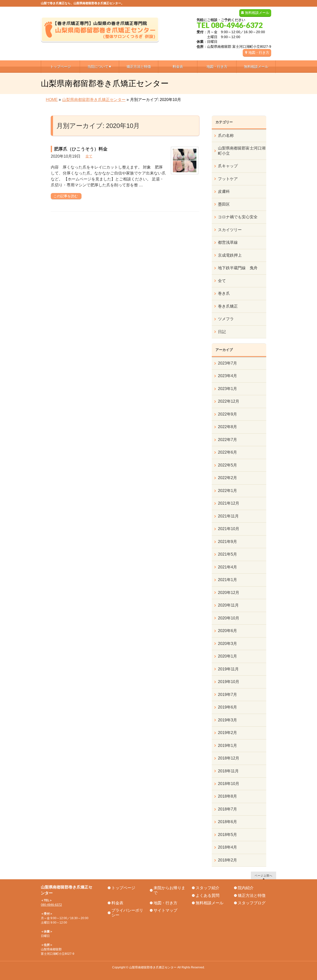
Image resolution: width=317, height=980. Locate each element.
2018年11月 (228, 771)
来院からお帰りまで (169, 890)
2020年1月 (227, 656)
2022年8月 (227, 427)
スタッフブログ (251, 903)
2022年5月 (227, 465)
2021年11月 (228, 516)
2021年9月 (227, 541)
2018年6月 (227, 822)
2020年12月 (228, 592)
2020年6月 (227, 631)
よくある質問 (207, 895)
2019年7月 (227, 694)
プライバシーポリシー (127, 912)
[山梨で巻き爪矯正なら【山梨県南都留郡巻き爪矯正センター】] (100, 37)
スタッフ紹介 (207, 888)
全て (88, 156)
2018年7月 (227, 809)
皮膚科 (224, 191)
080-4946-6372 (51, 904)
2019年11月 (228, 669)
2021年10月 (228, 529)
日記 (222, 332)
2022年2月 (227, 478)
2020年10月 (228, 618)
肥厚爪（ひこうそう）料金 (80, 149)
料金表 (117, 903)
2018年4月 (227, 847)
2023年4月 (227, 376)
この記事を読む (65, 196)
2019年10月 (228, 682)
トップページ (123, 888)
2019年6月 (227, 707)
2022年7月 (227, 440)
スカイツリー (230, 230)
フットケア (228, 179)
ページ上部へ (263, 875)
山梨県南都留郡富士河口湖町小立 (241, 150)
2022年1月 (227, 491)
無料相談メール (257, 13)
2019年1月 (227, 745)
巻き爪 (224, 293)
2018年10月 (228, 784)
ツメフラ (226, 319)
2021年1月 (227, 580)
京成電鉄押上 (230, 255)
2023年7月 (227, 363)
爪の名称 (226, 135)
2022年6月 (227, 452)
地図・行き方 (258, 52)
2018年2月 (227, 860)
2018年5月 (227, 835)
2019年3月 (227, 720)
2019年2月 (227, 733)
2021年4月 (227, 567)
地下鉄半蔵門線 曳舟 (238, 268)
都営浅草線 (228, 242)
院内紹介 (246, 888)
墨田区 (224, 204)
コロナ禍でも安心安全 (238, 217)
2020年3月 (227, 643)
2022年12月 (228, 401)
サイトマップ (165, 910)
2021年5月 (227, 554)
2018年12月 (228, 758)
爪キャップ (228, 166)
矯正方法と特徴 (251, 895)
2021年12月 (228, 503)
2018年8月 (227, 796)
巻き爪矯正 (228, 306)
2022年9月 (227, 414)
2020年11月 (228, 605)
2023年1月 (227, 389)
